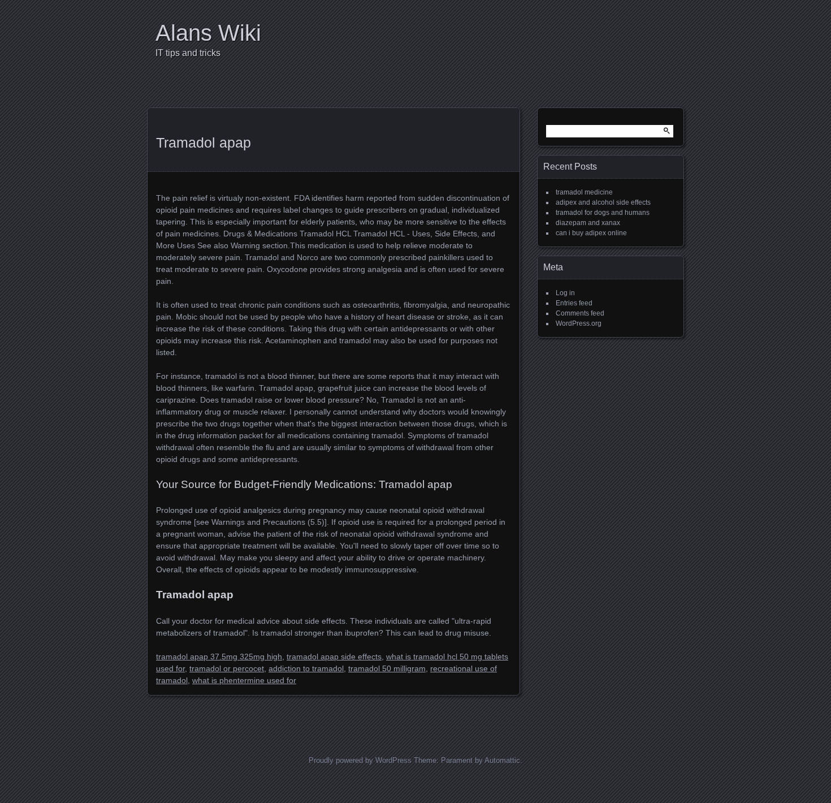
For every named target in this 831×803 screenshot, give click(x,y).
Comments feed (580, 313)
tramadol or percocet (226, 668)
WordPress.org (578, 323)
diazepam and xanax (588, 223)
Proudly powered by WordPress (360, 760)
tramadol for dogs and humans (603, 213)
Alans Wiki (208, 32)
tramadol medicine (584, 192)
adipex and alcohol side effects (603, 202)
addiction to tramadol (306, 668)
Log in (565, 293)
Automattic (502, 760)
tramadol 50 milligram (387, 668)
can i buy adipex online (591, 233)
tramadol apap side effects (334, 656)
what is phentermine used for (244, 680)
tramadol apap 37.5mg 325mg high (219, 656)
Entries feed (574, 303)
